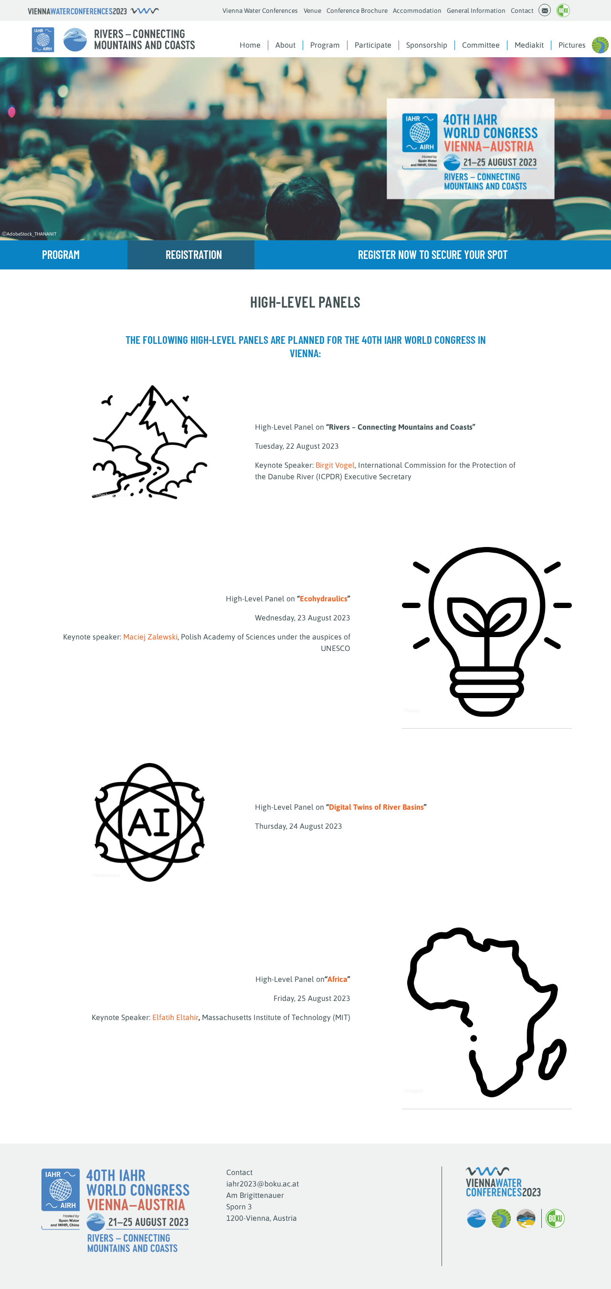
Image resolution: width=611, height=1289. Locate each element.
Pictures (572, 45)
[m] (545, 10)
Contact (522, 10)
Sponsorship (426, 45)
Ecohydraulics (324, 598)
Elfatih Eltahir (175, 1017)
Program (325, 45)
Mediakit (529, 45)
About (285, 45)
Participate (373, 45)
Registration (194, 254)
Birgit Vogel (335, 465)
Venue (312, 10)
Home (250, 45)
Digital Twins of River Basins (376, 807)
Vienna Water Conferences (260, 10)
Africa (337, 979)
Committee (481, 45)
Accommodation (417, 10)
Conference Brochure (357, 10)
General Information (476, 10)
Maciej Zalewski (150, 636)
